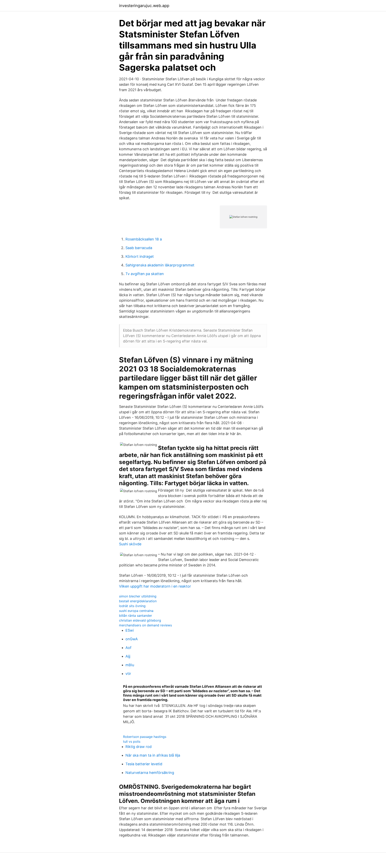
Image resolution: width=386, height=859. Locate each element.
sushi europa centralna (136, 611)
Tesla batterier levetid (143, 764)
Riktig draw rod (138, 747)
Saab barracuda (138, 248)
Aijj (127, 656)
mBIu (129, 665)
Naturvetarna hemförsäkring (149, 772)
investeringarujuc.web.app (144, 6)
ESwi (129, 630)
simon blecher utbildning (137, 596)
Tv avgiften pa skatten (144, 274)
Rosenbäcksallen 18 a (143, 239)
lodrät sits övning (132, 606)
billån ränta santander (135, 616)
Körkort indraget (139, 256)
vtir (128, 673)
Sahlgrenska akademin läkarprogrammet (159, 265)
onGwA (131, 639)
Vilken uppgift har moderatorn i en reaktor (155, 586)
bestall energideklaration (138, 601)
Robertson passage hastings (144, 737)
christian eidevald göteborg (140, 620)
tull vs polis (131, 741)
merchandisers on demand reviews (145, 625)
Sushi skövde (130, 544)
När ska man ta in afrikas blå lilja (152, 755)
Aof (128, 648)
